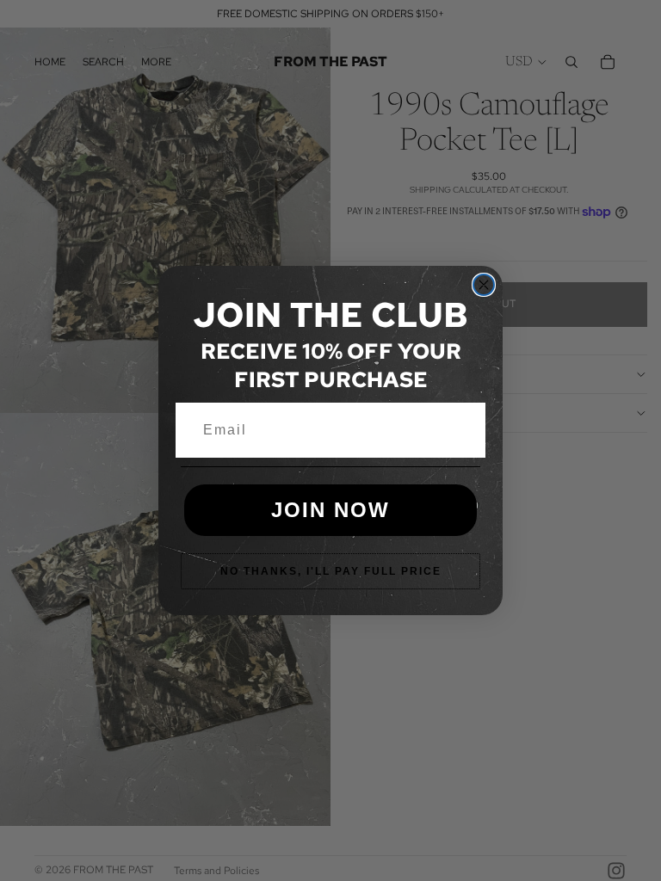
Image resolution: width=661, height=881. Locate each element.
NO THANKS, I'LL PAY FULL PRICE (331, 571)
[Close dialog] (483, 284)
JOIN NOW (330, 509)
